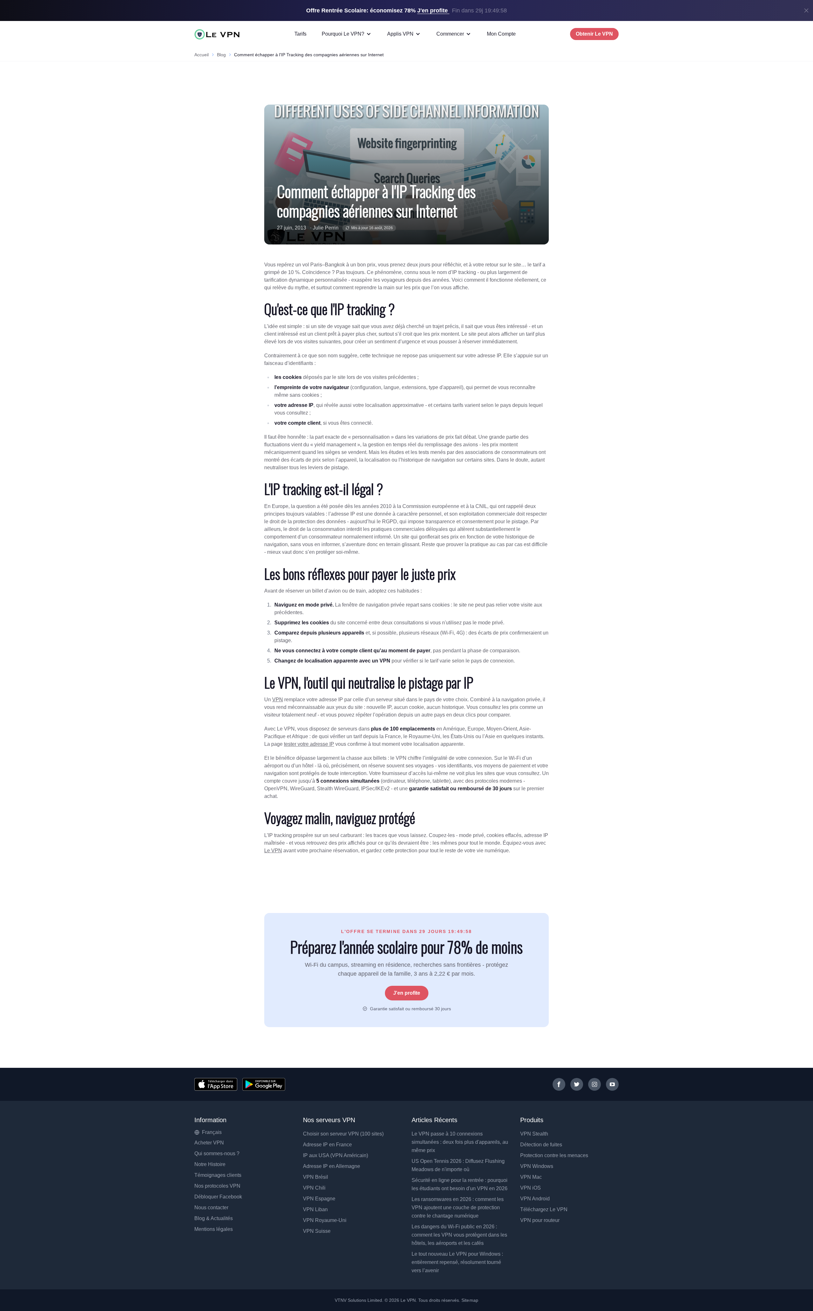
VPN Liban (315, 1209)
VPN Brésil (315, 1177)
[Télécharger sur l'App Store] (215, 1084)
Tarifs (300, 34)
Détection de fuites (541, 1144)
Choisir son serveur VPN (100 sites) (343, 1133)
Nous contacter (211, 1207)
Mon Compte (501, 34)
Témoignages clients (217, 1175)
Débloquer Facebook (218, 1196)
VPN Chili (314, 1188)
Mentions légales (213, 1229)
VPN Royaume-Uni (324, 1220)
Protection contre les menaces (554, 1155)
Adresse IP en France (327, 1144)
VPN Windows (536, 1166)
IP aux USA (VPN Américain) (335, 1155)
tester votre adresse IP (309, 744)
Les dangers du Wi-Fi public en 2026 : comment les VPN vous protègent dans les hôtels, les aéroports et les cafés (459, 1235)
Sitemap (469, 1300)
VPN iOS (530, 1188)
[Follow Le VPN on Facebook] (559, 1084)
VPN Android (535, 1198)
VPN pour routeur (540, 1220)
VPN (277, 699)
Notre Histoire (209, 1164)
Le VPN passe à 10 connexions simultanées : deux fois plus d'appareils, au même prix (460, 1142)
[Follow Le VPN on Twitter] (576, 1084)
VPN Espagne (319, 1198)
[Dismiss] (806, 10)
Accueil (201, 54)
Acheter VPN (209, 1142)
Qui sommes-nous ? (216, 1153)
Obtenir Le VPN (594, 34)
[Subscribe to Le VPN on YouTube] (612, 1084)
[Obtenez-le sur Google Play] (263, 1084)
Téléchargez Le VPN (544, 1209)
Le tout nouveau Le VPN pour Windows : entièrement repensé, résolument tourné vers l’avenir (457, 1262)
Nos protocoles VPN (217, 1186)
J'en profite (406, 993)
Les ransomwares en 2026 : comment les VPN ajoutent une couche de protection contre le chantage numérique (458, 1207)
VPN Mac (531, 1177)
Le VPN (273, 850)
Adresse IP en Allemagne (331, 1166)
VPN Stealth (534, 1133)
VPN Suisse (317, 1231)
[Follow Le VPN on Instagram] (594, 1084)
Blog (221, 54)
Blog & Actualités (213, 1218)
